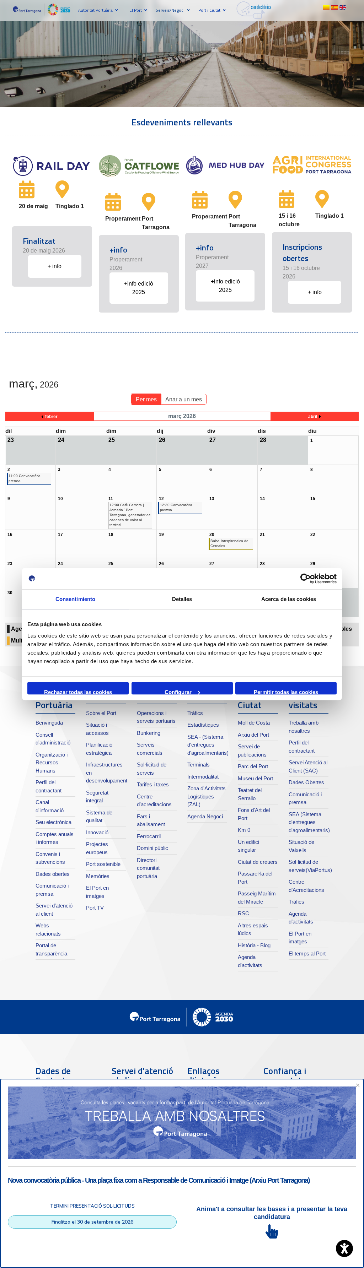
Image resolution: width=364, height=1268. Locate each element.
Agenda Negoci (205, 816)
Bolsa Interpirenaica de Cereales (229, 543)
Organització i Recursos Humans (52, 763)
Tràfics (195, 713)
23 (9, 563)
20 (211, 534)
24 (60, 563)
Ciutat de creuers (258, 862)
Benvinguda (49, 723)
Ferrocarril (149, 836)
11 (110, 498)
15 (312, 498)
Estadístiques (203, 725)
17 (60, 534)
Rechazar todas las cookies (78, 691)
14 (262, 498)
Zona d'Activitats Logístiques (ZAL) (206, 796)
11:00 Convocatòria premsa (25, 478)
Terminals (198, 765)
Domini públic (152, 848)
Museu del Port (255, 778)
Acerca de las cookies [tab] (288, 599)
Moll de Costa (254, 723)
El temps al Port (307, 953)
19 (161, 534)
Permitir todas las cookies (286, 691)
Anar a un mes (183, 399)
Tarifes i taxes (153, 784)
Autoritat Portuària (95, 10)
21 (262, 534)
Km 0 (244, 830)
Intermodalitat (203, 777)
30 (9, 592)
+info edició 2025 (138, 288)
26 (161, 563)
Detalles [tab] (182, 599)
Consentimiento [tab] (75, 599)
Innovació (97, 832)
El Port (135, 10)
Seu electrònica (53, 822)
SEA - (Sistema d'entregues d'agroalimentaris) (208, 745)
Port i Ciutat (209, 10)
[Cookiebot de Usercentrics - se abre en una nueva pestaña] (305, 578)
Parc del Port (253, 766)
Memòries (97, 876)
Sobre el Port (101, 713)
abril (312, 416)
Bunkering (148, 733)
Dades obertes (53, 874)
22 (312, 534)
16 (9, 534)
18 (110, 534)
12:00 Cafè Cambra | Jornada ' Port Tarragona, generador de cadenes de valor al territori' (130, 515)
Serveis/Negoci (170, 10)
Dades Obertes (306, 782)
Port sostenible (103, 864)
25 (110, 563)
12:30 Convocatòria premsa (176, 507)
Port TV (95, 908)
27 (211, 563)
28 (262, 563)
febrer (51, 416)
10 (60, 498)
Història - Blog (254, 945)
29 (312, 563)
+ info (54, 266)
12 (161, 498)
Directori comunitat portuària (148, 868)
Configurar (178, 691)
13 (211, 498)
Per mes (146, 399)
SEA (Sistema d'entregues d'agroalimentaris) (309, 822)
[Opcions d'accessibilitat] (344, 1248)
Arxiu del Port (253, 735)
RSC (243, 913)
